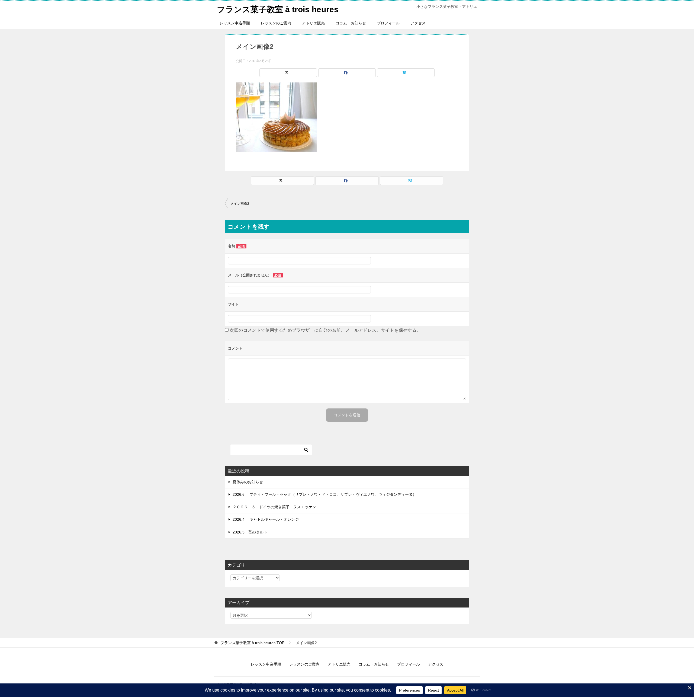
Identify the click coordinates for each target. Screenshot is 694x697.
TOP (252, 643)
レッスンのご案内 (276, 23)
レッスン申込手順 (235, 23)
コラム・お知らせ (351, 23)
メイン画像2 (239, 204)
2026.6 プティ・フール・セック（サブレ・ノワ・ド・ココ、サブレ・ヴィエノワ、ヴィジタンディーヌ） (324, 494)
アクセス (418, 23)
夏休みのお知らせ (248, 482)
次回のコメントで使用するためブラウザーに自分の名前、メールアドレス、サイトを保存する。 (325, 330)
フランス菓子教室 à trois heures (278, 9)
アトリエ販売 (313, 23)
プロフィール (388, 23)
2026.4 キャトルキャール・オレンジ (266, 519)
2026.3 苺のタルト (250, 532)
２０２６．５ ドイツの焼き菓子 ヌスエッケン (274, 507)
